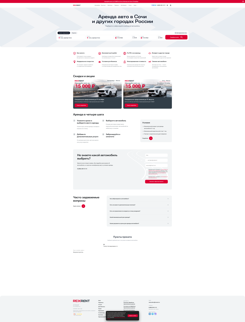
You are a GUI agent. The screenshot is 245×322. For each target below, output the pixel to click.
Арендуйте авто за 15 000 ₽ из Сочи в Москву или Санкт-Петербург (121, 1)
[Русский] (167, 5)
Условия (146, 123)
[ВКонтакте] (153, 5)
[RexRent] (77, 5)
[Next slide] (171, 94)
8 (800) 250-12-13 (161, 5)
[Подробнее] (147, 138)
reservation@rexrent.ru (154, 302)
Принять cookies (132, 315)
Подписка (74, 32)
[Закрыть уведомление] (243, 1)
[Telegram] (155, 5)
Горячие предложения (64, 32)
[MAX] (152, 5)
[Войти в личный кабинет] (170, 5)
